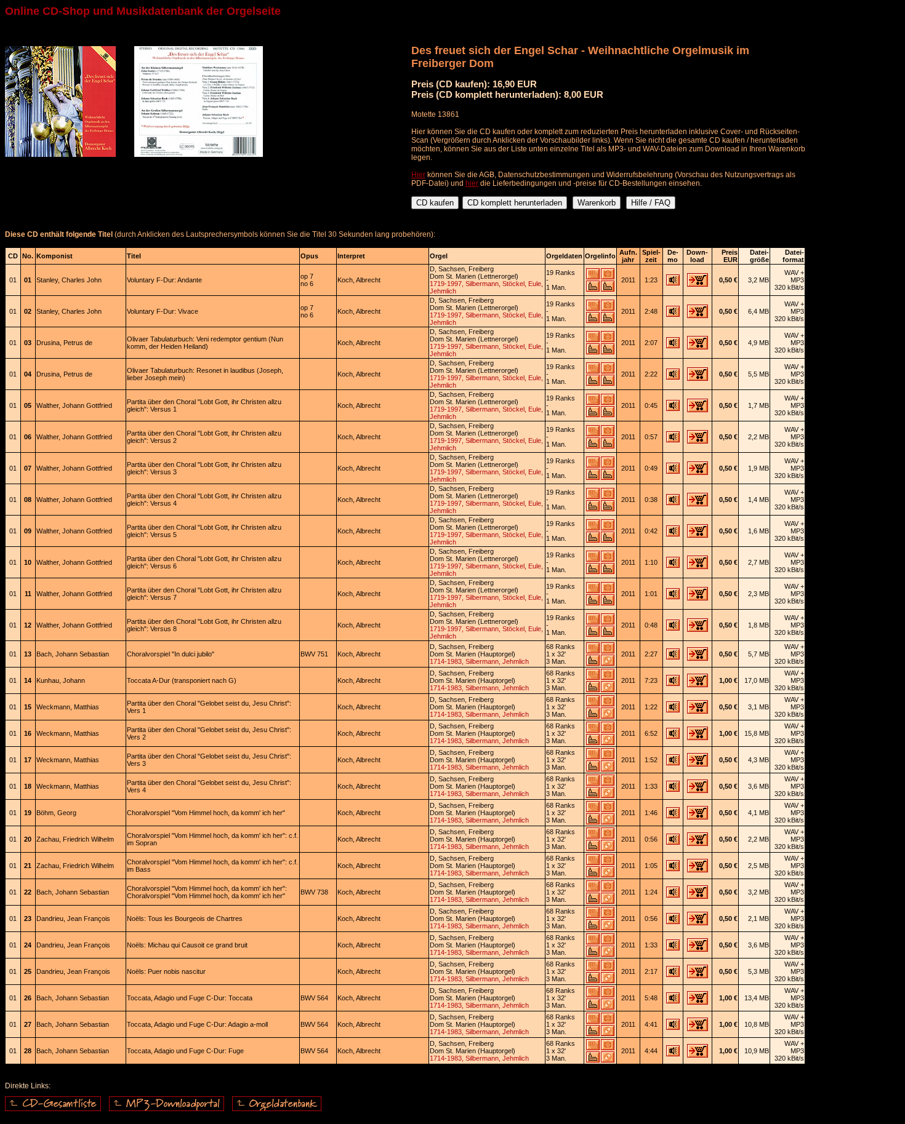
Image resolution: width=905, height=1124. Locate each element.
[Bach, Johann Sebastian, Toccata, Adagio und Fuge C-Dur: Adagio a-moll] (673, 1027)
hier (471, 183)
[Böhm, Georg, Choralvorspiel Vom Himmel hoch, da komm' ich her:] (673, 815)
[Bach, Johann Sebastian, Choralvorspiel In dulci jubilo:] (673, 657)
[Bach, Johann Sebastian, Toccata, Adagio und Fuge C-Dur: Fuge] (673, 1054)
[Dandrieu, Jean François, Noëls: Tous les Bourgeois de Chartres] (673, 921)
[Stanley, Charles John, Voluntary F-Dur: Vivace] (673, 314)
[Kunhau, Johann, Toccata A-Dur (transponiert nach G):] (673, 683)
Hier (418, 174)
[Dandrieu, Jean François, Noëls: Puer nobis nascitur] (673, 974)
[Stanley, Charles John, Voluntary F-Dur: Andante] (673, 283)
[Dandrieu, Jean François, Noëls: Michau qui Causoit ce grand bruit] (673, 948)
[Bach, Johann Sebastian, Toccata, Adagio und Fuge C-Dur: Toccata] (673, 1001)
